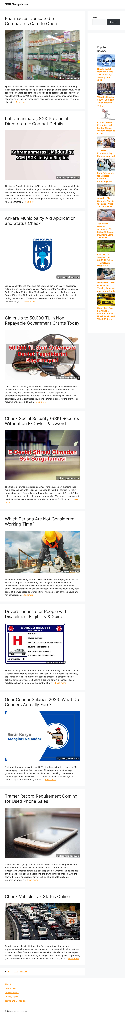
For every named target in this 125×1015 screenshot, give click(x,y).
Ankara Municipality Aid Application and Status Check (40, 221)
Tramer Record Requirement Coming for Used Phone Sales (41, 798)
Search (95, 17)
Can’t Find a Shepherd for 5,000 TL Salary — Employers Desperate (105, 260)
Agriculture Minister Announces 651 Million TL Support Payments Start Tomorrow (106, 230)
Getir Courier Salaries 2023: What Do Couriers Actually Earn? (42, 702)
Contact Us (10, 988)
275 (16, 971)
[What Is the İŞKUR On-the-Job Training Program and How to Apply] (106, 274)
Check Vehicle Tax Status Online (37, 896)
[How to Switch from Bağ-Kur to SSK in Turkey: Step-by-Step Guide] (106, 61)
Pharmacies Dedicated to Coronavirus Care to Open (31, 21)
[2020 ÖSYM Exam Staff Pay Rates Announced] (106, 142)
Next (23, 971)
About (8, 984)
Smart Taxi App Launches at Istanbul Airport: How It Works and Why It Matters (106, 313)
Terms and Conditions (15, 1001)
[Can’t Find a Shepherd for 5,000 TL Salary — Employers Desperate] (106, 246)
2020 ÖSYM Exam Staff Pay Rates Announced (106, 153)
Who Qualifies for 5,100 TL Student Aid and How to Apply (105, 101)
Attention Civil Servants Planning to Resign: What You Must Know (106, 202)
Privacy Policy (11, 996)
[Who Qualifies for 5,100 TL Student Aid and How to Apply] (106, 89)
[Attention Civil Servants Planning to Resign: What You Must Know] (106, 190)
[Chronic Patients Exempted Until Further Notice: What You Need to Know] (106, 114)
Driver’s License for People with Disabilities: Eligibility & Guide (36, 614)
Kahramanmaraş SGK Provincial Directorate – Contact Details (36, 121)
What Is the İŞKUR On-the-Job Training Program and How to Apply (106, 286)
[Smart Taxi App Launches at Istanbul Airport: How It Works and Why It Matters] (106, 300)
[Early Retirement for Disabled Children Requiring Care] (106, 165)
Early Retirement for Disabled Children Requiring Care (105, 177)
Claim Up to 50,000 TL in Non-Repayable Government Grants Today (42, 320)
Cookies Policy (12, 992)
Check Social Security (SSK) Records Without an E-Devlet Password (42, 421)
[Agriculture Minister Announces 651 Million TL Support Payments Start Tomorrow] (106, 215)
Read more (21, 102)
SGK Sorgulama (16, 4)
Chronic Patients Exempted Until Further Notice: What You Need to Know (106, 128)
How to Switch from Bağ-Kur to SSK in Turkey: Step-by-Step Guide (105, 74)
